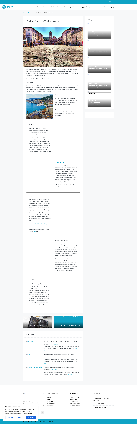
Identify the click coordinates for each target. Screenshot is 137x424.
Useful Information (74, 397)
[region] (20, 412)
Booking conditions (51, 401)
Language (112, 7)
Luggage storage (74, 401)
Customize (10, 417)
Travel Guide (31, 13)
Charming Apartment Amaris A (98, 85)
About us (49, 397)
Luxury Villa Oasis (94, 102)
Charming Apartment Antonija (98, 51)
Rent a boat (54, 7)
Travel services (73, 399)
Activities (63, 7)
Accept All (31, 417)
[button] (111, 2)
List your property (51, 403)
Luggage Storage (86, 7)
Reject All (20, 417)
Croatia (47, 78)
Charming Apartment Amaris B (98, 68)
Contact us (97, 7)
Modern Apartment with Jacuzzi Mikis (98, 34)
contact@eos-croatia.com (102, 407)
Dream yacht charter (75, 405)
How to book (50, 405)
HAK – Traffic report (75, 403)
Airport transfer (73, 7)
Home (38, 7)
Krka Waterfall (59, 162)
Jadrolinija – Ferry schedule (76, 407)
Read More (46, 363)
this (35, 231)
